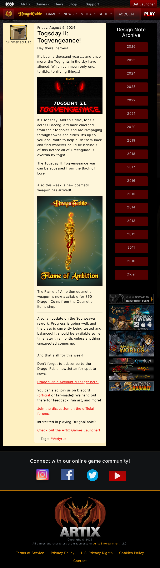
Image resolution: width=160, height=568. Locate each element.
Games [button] (41, 4)
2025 (131, 60)
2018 (131, 154)
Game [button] (52, 14)
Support (93, 4)
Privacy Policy (63, 553)
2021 (131, 113)
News (59, 4)
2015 (131, 194)
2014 (131, 207)
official (44, 395)
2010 (131, 261)
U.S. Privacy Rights (97, 553)
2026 (131, 46)
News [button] (69, 14)
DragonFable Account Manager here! (68, 382)
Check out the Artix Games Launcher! (68, 430)
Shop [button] (73, 4)
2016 (131, 180)
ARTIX (26, 4)
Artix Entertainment (106, 543)
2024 (131, 73)
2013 (131, 221)
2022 (131, 100)
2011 (131, 247)
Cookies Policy (131, 553)
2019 (131, 140)
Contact (80, 561)
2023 (131, 87)
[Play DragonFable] (150, 14)
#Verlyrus (58, 439)
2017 (131, 167)
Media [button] (87, 14)
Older (131, 274)
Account (127, 14)
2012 (131, 234)
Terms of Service (30, 553)
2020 (131, 127)
